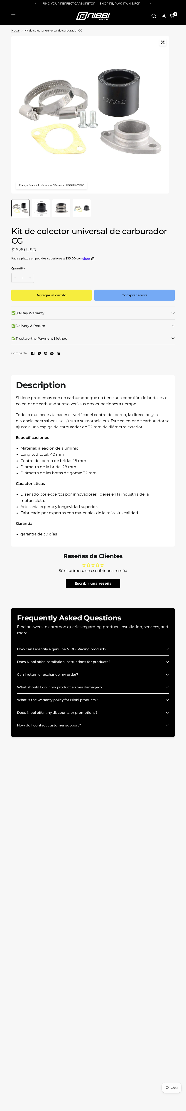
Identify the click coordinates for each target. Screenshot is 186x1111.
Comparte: (19, 353)
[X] (39, 353)
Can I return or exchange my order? (47, 674)
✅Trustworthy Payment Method (39, 338)
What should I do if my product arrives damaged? (60, 687)
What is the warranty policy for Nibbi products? (57, 700)
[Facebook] (33, 353)
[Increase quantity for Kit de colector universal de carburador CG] (30, 278)
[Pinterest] (45, 353)
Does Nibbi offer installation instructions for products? (63, 662)
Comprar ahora (134, 295)
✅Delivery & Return (28, 326)
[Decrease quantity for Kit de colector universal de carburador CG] (15, 278)
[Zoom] (162, 42)
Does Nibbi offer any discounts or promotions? (57, 712)
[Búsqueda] (153, 16)
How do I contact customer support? (49, 725)
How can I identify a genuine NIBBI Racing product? (61, 649)
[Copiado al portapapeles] (58, 353)
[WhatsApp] (52, 353)
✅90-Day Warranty (27, 313)
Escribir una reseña (93, 583)
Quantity (18, 268)
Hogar (15, 30)
